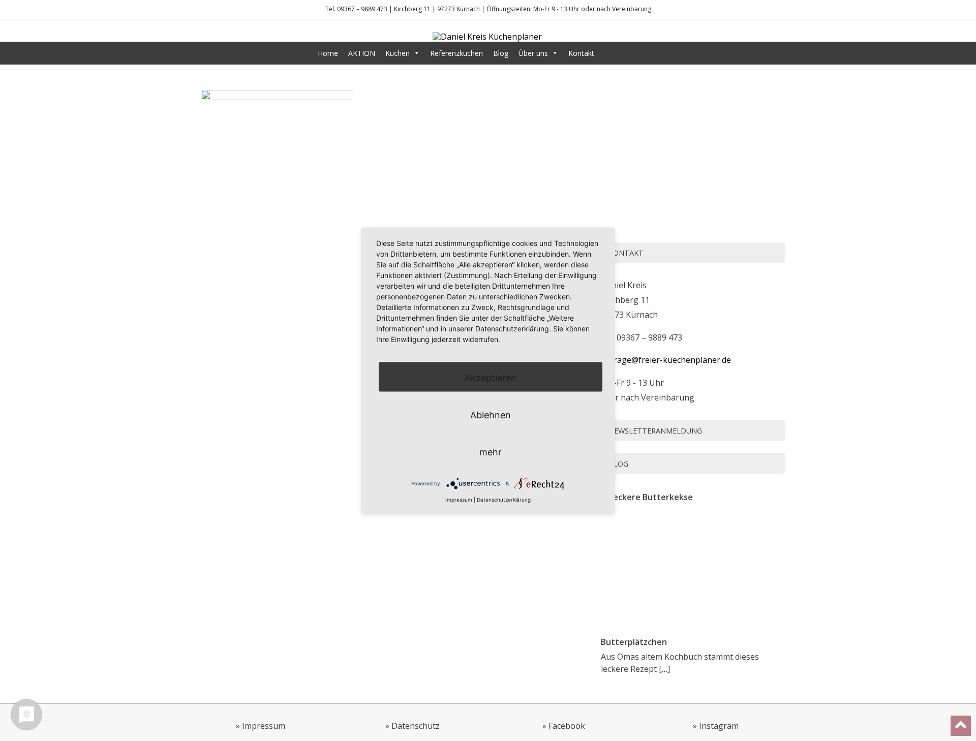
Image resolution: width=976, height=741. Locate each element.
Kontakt (581, 53)
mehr (490, 451)
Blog (500, 53)
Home (328, 53)
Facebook (566, 725)
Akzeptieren (490, 377)
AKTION (361, 53)
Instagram (719, 725)
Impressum (263, 725)
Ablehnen (490, 414)
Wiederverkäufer (631, 53)
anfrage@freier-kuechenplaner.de (666, 359)
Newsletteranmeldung (655, 431)
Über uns (533, 53)
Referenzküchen (456, 53)
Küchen (397, 53)
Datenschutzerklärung (504, 499)
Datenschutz (415, 725)
